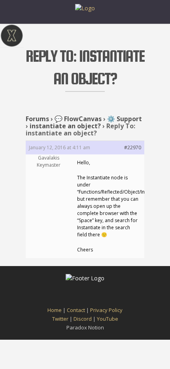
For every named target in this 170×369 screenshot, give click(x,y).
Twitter (60, 318)
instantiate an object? (65, 126)
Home (54, 310)
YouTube (107, 318)
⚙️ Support (124, 118)
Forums (37, 118)
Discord (83, 318)
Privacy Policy (106, 310)
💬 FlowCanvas (78, 118)
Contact (76, 310)
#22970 (132, 147)
